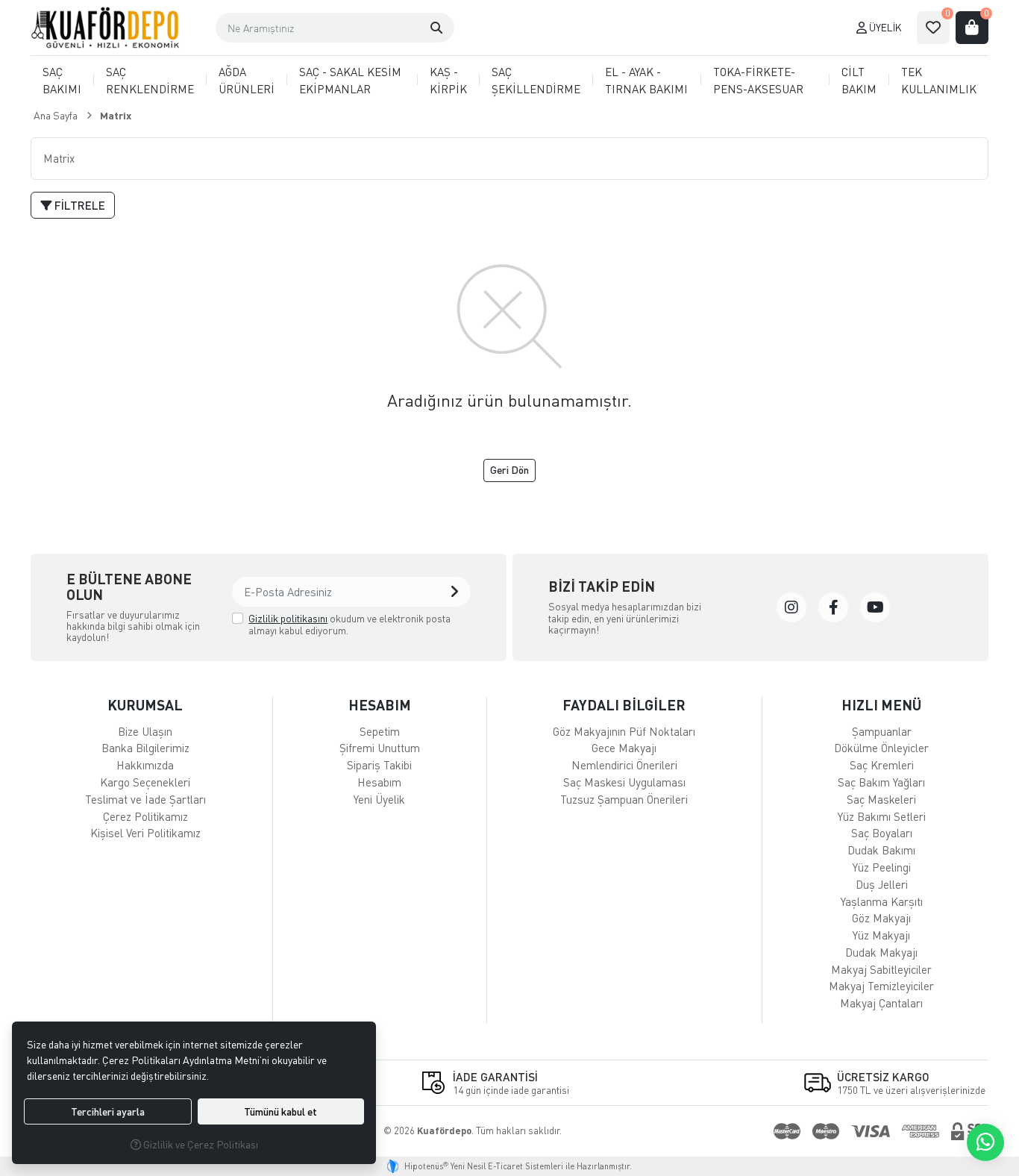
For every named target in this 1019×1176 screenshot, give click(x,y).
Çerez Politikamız (145, 816)
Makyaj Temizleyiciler (881, 985)
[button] (436, 28)
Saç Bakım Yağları (881, 782)
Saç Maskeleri (881, 799)
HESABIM (379, 704)
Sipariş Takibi (379, 765)
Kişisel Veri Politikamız (145, 832)
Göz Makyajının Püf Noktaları (624, 731)
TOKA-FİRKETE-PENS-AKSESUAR (758, 80)
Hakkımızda (145, 765)
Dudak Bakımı (881, 850)
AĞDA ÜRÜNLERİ (247, 80)
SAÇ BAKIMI (62, 80)
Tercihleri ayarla (108, 1111)
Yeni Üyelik (379, 799)
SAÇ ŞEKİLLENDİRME (536, 80)
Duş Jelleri (882, 884)
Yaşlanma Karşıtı (882, 901)
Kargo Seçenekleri (145, 782)
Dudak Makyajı (881, 952)
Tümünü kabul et (280, 1111)
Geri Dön (509, 469)
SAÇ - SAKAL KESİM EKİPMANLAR (350, 80)
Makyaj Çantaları (881, 1003)
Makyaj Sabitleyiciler (881, 969)
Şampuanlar (882, 731)
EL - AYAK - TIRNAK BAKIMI (646, 80)
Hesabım (379, 782)
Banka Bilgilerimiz (145, 747)
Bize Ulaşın (145, 731)
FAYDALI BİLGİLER (624, 704)
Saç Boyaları (881, 832)
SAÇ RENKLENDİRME (150, 80)
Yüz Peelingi (882, 867)
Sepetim (380, 731)
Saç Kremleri (882, 765)
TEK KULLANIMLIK (938, 80)
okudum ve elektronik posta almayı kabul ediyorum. (349, 624)
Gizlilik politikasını (287, 618)
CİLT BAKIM (859, 80)
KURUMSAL (145, 704)
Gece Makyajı (624, 747)
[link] (791, 607)
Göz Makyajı (881, 918)
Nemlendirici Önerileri (624, 765)
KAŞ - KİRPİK (448, 80)
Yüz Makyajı (881, 935)
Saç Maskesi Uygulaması (624, 782)
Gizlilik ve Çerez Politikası (199, 1144)
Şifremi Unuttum (379, 747)
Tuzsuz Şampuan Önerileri (624, 799)
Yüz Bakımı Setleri (882, 816)
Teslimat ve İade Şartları (145, 799)
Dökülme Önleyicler (881, 747)
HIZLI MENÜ (881, 704)
